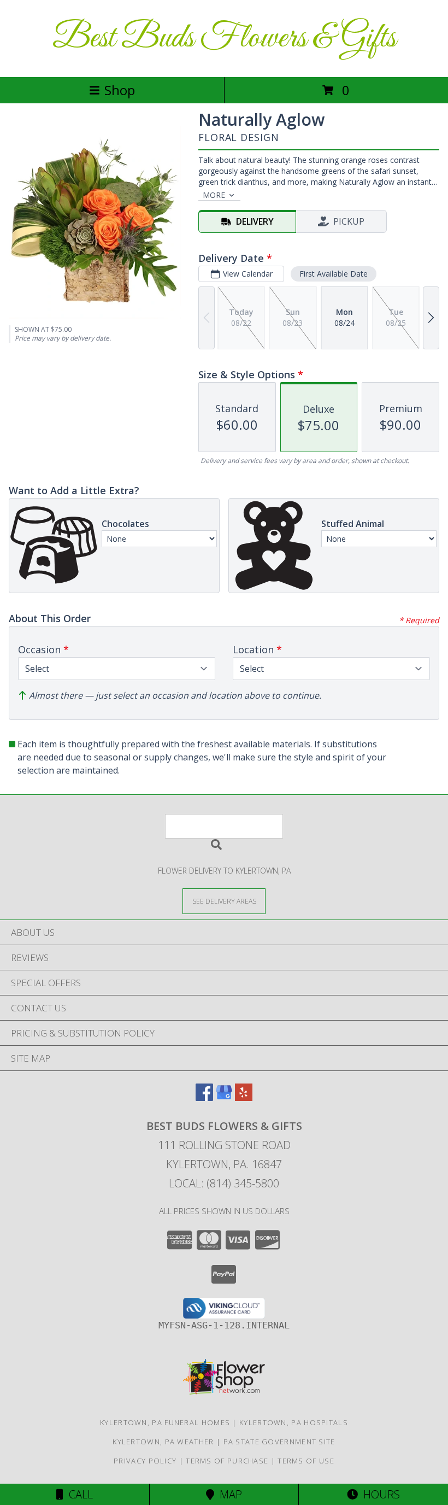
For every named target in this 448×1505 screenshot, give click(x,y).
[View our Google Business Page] (224, 1097)
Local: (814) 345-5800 (224, 1183)
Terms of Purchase (227, 1461)
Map (228, 1494)
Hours (379, 1494)
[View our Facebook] (204, 1097)
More (214, 195)
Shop (119, 90)
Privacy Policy (145, 1461)
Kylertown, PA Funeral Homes (165, 1422)
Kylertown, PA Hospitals (293, 1422)
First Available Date (333, 273)
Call (78, 1494)
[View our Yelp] (243, 1097)
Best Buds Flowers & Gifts (224, 38)
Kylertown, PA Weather (163, 1442)
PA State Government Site (279, 1442)
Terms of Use (306, 1461)
